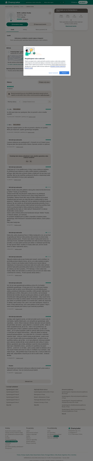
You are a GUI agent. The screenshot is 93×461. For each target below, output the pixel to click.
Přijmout (64, 72)
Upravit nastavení (53, 73)
